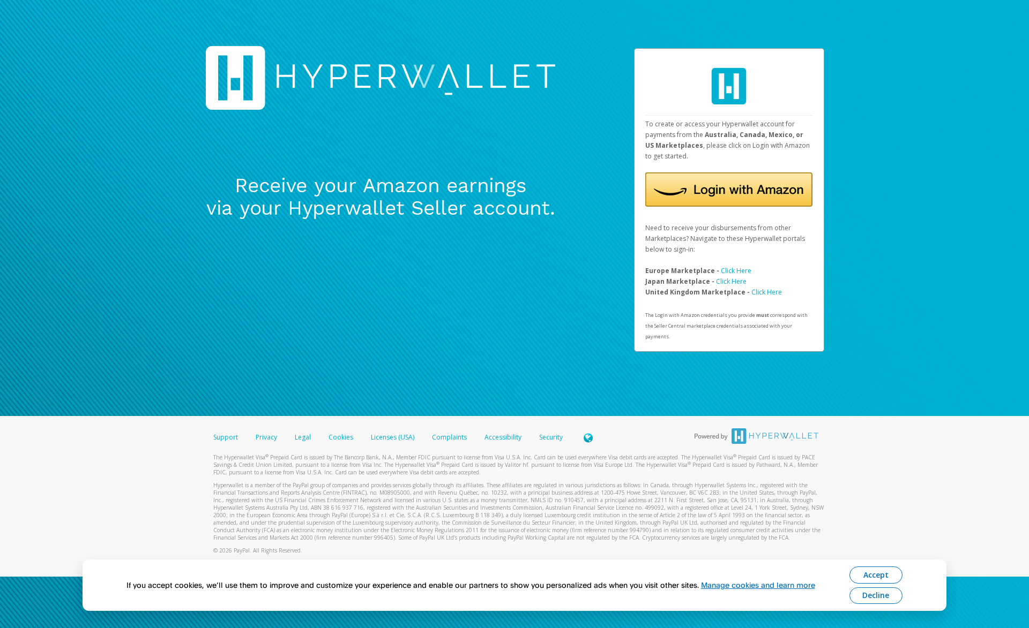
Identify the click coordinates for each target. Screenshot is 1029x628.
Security (551, 437)
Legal (303, 437)
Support (225, 437)
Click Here (736, 270)
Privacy (266, 437)
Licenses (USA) (393, 437)
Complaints (450, 437)
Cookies (341, 437)
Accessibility (502, 437)
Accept (876, 575)
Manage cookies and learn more (758, 584)
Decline (875, 595)
